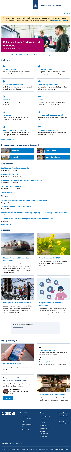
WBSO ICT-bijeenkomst (9, 174)
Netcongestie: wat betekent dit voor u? (17, 303)
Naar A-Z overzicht (6, 139)
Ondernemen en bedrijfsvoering (14, 130)
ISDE (12, 55)
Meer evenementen (7, 192)
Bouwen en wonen (45, 69)
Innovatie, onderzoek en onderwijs (50, 115)
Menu (68, 13)
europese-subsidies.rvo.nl (44, 432)
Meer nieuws (5, 224)
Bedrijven (15, 150)
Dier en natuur (8, 115)
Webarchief (64, 449)
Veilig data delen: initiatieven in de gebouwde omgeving (21, 180)
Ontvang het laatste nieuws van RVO (52, 395)
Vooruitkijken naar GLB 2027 (49, 258)
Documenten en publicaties (44, 422)
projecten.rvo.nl (44, 428)
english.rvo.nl (25, 429)
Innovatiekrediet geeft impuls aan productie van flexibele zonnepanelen (27, 219)
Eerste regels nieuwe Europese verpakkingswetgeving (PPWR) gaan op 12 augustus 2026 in (34, 213)
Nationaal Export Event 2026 (11, 186)
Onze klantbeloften (27, 419)
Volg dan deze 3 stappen (60, 20)
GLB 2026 (28, 55)
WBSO (19, 55)
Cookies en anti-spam (14, 449)
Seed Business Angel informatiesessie (15, 168)
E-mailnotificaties (63, 416)
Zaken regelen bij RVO (47, 350)
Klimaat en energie (9, 69)
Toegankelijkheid (32, 449)
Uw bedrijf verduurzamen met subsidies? (16, 207)
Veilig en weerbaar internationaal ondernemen (51, 304)
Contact (4, 449)
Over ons (24, 416)
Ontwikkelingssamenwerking (48, 85)
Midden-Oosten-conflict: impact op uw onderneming (17, 259)
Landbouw (6, 100)
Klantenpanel (43, 436)
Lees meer (8, 398)
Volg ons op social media (12, 364)
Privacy (23, 449)
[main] (35, 212)
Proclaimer (42, 449)
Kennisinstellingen (53, 157)
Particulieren (51, 150)
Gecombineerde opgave (44, 55)
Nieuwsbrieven (62, 419)
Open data (43, 426)
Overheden (15, 157)
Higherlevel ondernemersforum (63, 423)
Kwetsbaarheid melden (53, 449)
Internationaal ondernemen (13, 85)
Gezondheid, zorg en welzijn (48, 130)
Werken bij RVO (44, 362)
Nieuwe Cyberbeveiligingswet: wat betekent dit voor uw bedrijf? (24, 200)
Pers (23, 422)
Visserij (40, 100)
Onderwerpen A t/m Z (45, 417)
